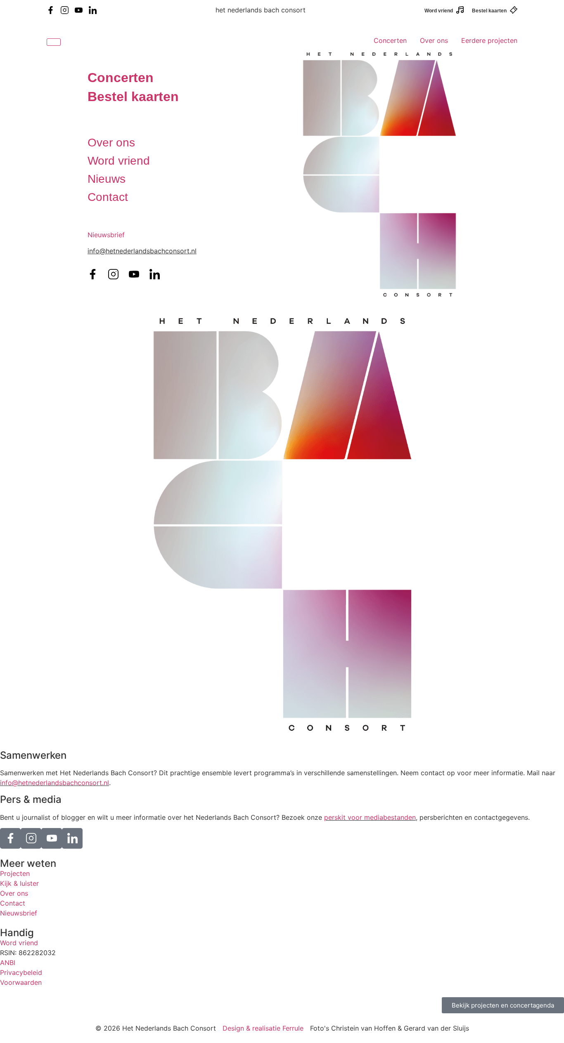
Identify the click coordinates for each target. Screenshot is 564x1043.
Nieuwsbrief (106, 235)
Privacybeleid (21, 972)
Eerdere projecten (489, 40)
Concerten (390, 40)
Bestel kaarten (489, 11)
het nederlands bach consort (261, 10)
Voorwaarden (21, 982)
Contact (108, 197)
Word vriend (438, 11)
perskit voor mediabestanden (370, 817)
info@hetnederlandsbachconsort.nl (54, 783)
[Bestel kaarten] (513, 10)
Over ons (434, 40)
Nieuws (107, 178)
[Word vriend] (460, 10)
